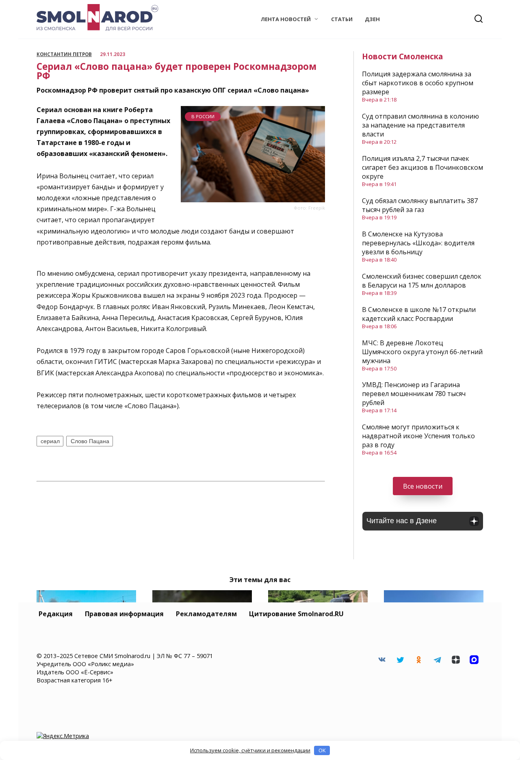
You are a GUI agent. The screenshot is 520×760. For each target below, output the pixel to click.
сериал (50, 441)
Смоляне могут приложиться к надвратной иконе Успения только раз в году (418, 435)
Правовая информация (124, 613)
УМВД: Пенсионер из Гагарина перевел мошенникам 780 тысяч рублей (414, 393)
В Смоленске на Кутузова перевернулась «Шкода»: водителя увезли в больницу (418, 243)
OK (322, 750)
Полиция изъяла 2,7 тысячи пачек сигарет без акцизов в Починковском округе (422, 167)
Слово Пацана (90, 441)
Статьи (342, 19)
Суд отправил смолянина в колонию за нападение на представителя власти (420, 125)
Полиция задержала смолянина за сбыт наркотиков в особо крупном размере (417, 82)
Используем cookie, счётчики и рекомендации (250, 750)
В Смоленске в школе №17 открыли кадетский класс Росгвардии (419, 314)
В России (202, 116)
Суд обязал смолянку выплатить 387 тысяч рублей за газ (420, 205)
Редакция (56, 613)
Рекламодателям (206, 613)
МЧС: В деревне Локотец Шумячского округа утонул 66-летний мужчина (422, 351)
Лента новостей (286, 19)
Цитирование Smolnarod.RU (296, 613)
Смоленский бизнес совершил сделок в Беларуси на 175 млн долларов (421, 281)
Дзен (372, 19)
